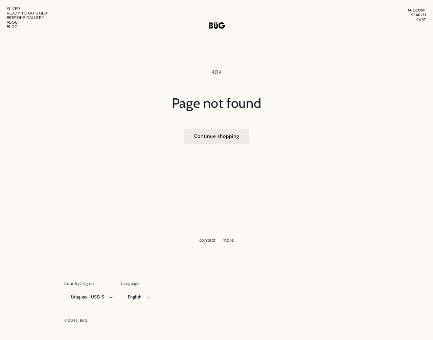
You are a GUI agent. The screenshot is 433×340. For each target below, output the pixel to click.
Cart (421, 20)
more (228, 240)
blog (12, 27)
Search (418, 15)
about (13, 22)
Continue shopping (216, 136)
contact (207, 240)
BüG (83, 320)
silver (13, 9)
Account (417, 10)
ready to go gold (27, 13)
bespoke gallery (25, 18)
